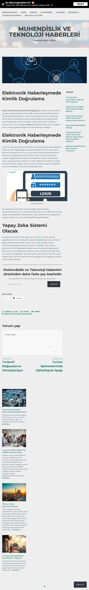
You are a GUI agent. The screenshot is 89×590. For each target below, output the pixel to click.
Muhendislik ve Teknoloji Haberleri (44, 31)
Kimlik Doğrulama (12, 314)
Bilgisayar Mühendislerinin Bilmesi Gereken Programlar (76, 148)
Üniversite (73, 12)
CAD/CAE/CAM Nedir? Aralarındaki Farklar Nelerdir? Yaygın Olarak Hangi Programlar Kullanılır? (74, 137)
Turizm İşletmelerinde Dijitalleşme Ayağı (49, 365)
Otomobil (60, 12)
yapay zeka (27, 314)
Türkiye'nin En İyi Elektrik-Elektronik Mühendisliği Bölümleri (75, 109)
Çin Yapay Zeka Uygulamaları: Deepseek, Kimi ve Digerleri (75, 99)
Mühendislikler (9, 12)
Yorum (56, 351)
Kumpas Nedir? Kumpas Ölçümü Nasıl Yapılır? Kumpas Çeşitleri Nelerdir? (75, 118)
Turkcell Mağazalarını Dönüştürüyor (12, 365)
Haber (23, 12)
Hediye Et (80, 4)
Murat (26, 311)
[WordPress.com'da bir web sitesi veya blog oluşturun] (44, 587)
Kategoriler (46, 12)
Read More (6, 424)
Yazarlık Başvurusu (11, 15)
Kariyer (33, 12)
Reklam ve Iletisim (33, 15)
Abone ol (53, 284)
